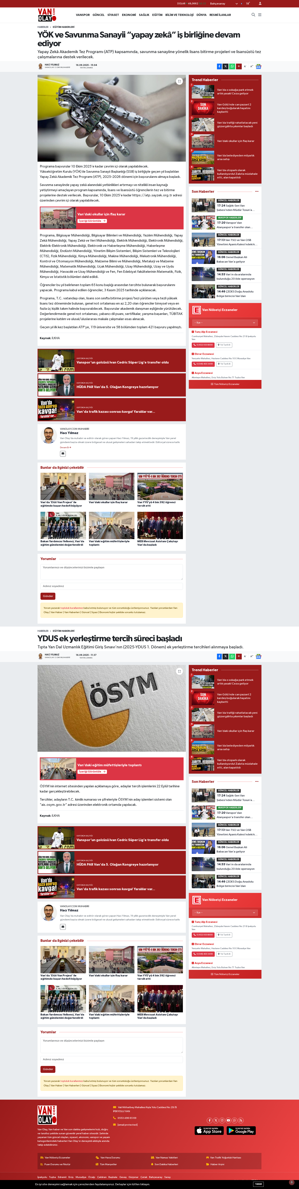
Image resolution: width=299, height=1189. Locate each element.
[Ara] (253, 15)
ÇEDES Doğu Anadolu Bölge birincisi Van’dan (235, 294)
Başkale (112, 1177)
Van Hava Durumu (110, 1157)
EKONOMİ (129, 14)
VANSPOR (83, 14)
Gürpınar (133, 1177)
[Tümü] (257, 191)
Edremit (62, 1177)
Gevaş (123, 1177)
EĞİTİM (157, 14)
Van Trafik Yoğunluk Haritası (225, 1157)
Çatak (144, 1177)
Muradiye (81, 1177)
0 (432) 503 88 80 (205, 345)
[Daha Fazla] (239, 66)
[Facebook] (209, 1120)
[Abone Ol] (258, 66)
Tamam (258, 1184)
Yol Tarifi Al (225, 345)
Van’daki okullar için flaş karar (108, 502)
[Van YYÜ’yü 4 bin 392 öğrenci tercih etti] (160, 486)
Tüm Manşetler (108, 1164)
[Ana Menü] (259, 15)
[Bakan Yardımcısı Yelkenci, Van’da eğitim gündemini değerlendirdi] (63, 525)
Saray (167, 1177)
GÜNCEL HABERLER (228, 200)
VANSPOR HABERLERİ (229, 218)
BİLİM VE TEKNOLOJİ (179, 14)
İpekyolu (42, 1177)
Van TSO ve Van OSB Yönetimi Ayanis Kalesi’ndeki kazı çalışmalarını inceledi (238, 243)
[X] (216, 1120)
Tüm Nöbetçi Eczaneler (226, 384)
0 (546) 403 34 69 (205, 364)
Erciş (71, 1177)
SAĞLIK (144, 14)
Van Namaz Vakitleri (167, 1157)
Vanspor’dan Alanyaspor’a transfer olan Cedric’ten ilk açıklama (233, 225)
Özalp (91, 1177)
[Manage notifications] (292, 1182)
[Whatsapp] (234, 1120)
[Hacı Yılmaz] (48, 435)
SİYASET (113, 14)
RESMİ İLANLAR (220, 14)
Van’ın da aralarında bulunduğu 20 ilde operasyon (236, 277)
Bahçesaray (155, 1177)
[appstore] (209, 1130)
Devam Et (64, 448)
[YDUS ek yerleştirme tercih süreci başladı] (112, 708)
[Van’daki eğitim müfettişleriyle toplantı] (111, 525)
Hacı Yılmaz (69, 433)
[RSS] (241, 1120)
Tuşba (52, 1177)
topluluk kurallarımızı (72, 608)
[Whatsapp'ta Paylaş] (232, 66)
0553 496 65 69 (127, 1118)
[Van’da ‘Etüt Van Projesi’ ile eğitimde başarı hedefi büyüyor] (63, 486)
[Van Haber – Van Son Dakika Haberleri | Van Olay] (47, 15)
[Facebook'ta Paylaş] (219, 66)
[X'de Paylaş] (225, 66)
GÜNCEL (99, 14)
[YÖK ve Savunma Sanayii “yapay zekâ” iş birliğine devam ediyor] (112, 118)
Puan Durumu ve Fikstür (57, 1164)
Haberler (43, 27)
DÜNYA (202, 14)
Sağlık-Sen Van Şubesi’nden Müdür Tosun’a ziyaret (234, 208)
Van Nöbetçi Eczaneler (57, 1157)
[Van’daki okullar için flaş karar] (111, 486)
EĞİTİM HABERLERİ (63, 27)
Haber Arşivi (217, 1164)
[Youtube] (228, 1120)
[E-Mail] (63, 454)
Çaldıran (102, 1177)
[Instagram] (222, 1120)
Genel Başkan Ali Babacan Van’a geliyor (232, 259)
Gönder (48, 596)
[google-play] (241, 1130)
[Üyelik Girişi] (258, 3)
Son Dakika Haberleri (166, 1164)
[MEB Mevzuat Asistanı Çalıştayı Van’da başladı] (160, 525)
